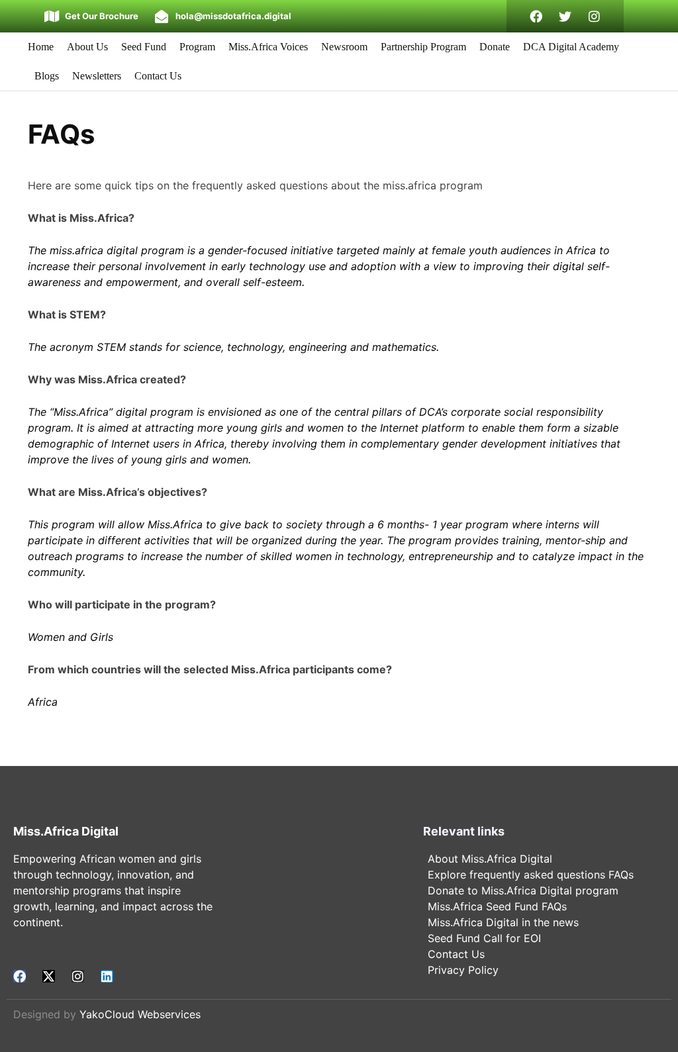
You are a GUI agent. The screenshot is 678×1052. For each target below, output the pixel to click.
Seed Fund (143, 46)
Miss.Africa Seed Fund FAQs (497, 906)
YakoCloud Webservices (140, 1014)
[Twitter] (565, 16)
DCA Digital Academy (571, 46)
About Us (87, 46)
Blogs (46, 75)
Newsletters (96, 75)
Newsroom (344, 46)
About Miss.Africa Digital (490, 858)
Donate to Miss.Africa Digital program (523, 890)
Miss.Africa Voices (268, 46)
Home (41, 46)
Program (197, 46)
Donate (494, 46)
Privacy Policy (463, 970)
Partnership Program (423, 46)
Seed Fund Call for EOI (484, 938)
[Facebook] (536, 16)
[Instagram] (594, 16)
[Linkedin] (107, 976)
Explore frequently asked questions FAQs (531, 874)
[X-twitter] (48, 976)
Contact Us (157, 75)
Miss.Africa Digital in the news (503, 922)
